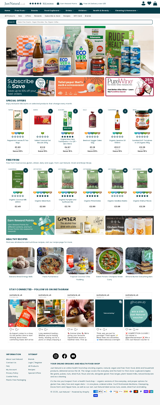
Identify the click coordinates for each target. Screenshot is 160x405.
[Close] (112, 183)
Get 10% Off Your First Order (80, 215)
